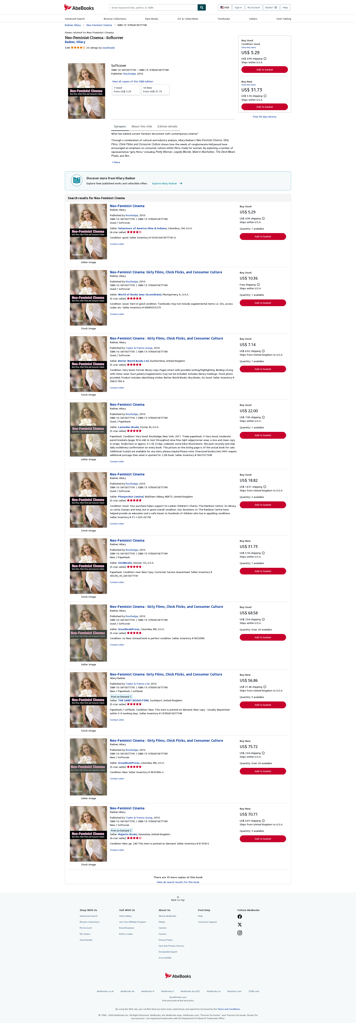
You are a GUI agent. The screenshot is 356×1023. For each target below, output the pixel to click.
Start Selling (283, 18)
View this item (248, 47)
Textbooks (223, 18)
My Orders (85, 934)
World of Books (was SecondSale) (139, 294)
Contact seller (117, 244)
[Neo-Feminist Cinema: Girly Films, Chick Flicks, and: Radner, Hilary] (88, 324)
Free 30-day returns (264, 116)
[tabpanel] (173, 148)
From (122, 89)
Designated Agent (168, 951)
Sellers (253, 18)
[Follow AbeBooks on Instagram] (240, 933)
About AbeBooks (167, 916)
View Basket (86, 939)
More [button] (117, 162)
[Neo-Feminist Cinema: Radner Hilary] (88, 860)
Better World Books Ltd (133, 360)
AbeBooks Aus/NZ (190, 991)
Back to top (178, 899)
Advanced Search (75, 18)
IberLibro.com (234, 991)
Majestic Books (127, 834)
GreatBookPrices (128, 629)
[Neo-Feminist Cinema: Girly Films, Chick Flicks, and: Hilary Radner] (88, 726)
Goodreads (108, 47)
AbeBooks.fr (147, 991)
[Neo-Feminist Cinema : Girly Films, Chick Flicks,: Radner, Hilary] (88, 391)
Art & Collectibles (187, 18)
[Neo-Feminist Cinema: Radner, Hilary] (88, 258)
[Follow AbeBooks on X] (240, 924)
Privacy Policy (166, 939)
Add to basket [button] (264, 69)
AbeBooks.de (127, 991)
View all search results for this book (178, 882)
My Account (254, 7)
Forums (163, 934)
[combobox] (153, 7)
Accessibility (165, 957)
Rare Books (151, 18)
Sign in (238, 7)
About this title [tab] (141, 126)
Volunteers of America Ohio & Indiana (142, 228)
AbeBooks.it (167, 991)
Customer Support (207, 921)
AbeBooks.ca (213, 991)
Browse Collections (115, 18)
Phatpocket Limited (131, 496)
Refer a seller (126, 934)
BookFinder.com (178, 999)
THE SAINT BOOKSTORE (133, 700)
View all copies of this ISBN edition (132, 81)
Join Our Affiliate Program (132, 921)
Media (162, 921)
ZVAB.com (253, 991)
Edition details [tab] (167, 126)
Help (285, 7)
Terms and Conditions (229, 1009)
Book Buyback (126, 927)
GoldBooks (125, 562)
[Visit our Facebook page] (240, 916)
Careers (163, 927)
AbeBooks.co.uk (105, 991)
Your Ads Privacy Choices (171, 945)
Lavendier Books (128, 427)
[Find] (202, 7)
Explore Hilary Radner (164, 183)
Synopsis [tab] (120, 126)
